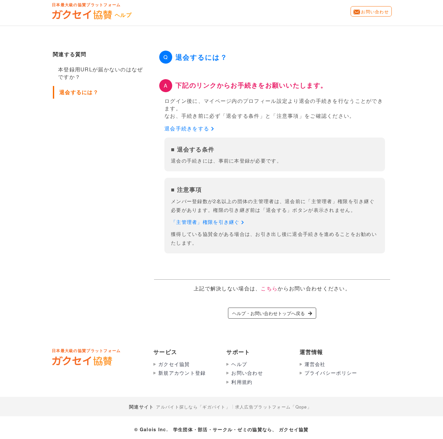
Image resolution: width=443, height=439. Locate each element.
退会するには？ (79, 92)
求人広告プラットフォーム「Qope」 (273, 407)
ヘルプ (239, 363)
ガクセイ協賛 (174, 363)
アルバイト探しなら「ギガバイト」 (193, 407)
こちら (269, 288)
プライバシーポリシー (331, 372)
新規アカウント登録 (182, 372)
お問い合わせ (375, 11)
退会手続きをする (187, 128)
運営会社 (315, 363)
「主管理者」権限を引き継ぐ (206, 221)
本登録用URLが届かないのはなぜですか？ (100, 73)
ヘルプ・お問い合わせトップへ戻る (268, 313)
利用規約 (241, 381)
